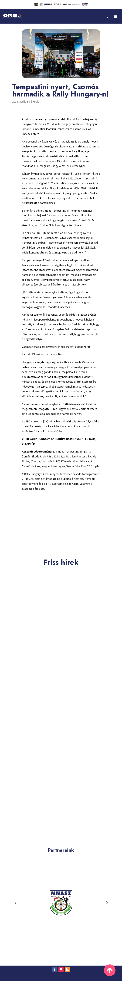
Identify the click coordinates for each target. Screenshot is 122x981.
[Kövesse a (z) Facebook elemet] (54, 969)
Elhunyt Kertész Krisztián (26, 737)
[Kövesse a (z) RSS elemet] (67, 969)
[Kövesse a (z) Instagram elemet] (61, 969)
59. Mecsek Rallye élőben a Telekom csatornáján (42, 826)
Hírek (35, 101)
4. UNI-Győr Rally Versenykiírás (30, 648)
